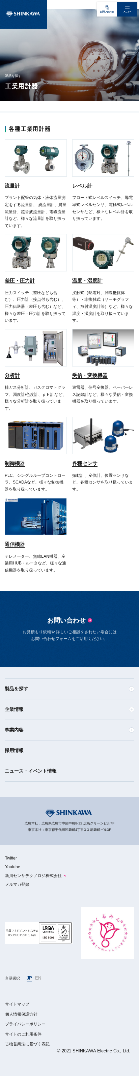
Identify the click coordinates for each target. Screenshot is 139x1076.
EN (38, 978)
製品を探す (13, 76)
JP (29, 978)
